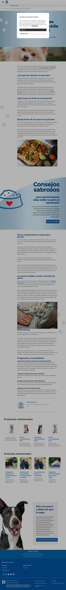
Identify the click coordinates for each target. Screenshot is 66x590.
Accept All (22, 29)
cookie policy (35, 25)
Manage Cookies (24, 33)
